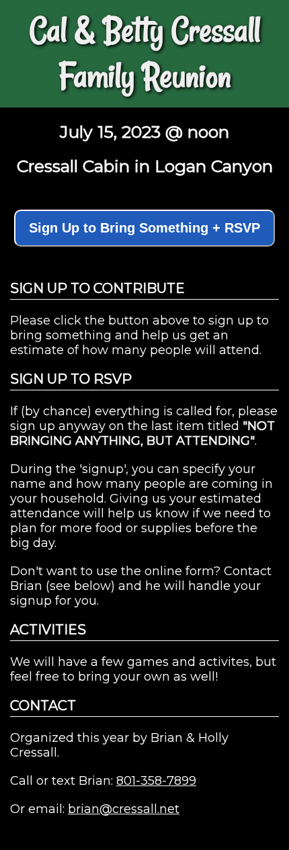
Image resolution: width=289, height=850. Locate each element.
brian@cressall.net (123, 809)
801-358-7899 (156, 780)
